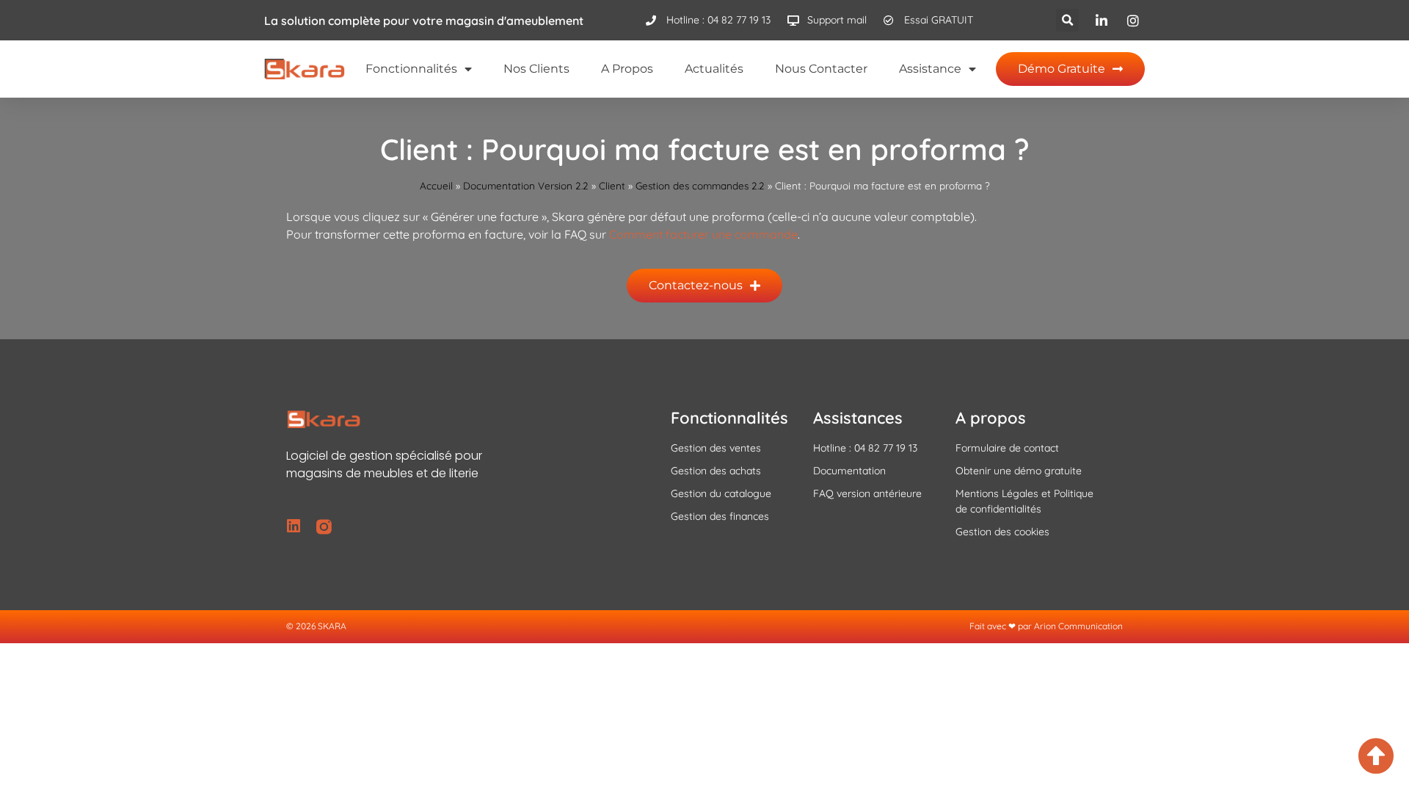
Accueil (436, 185)
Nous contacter (821, 69)
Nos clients (536, 69)
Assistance (930, 69)
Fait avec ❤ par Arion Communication (1046, 625)
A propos (627, 69)
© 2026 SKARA (316, 625)
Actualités (714, 69)
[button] (1067, 20)
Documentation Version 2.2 (526, 185)
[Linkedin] (294, 527)
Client (612, 185)
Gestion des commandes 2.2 (700, 185)
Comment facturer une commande (703, 234)
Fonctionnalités (411, 69)
